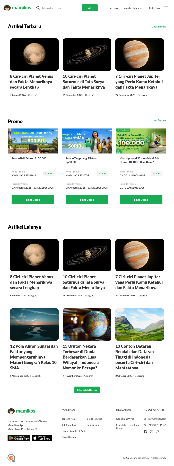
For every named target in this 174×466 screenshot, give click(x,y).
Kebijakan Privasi (125, 418)
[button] (66, 8)
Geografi (32, 95)
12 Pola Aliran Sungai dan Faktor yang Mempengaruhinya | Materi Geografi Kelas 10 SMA (34, 357)
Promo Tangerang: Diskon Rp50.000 (81, 160)
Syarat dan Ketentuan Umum (127, 426)
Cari (90, 7)
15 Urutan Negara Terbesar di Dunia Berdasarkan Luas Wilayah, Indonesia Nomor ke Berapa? (81, 357)
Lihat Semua (158, 26)
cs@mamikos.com (156, 418)
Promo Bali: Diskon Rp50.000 (29, 158)
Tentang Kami (69, 418)
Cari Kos (113, 7)
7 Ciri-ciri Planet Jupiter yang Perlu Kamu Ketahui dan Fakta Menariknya (139, 81)
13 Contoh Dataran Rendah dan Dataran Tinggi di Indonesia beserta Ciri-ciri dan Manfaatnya (134, 357)
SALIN (48, 173)
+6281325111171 (157, 424)
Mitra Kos (154, 7)
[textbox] (66, 8)
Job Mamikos (69, 424)
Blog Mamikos (94, 418)
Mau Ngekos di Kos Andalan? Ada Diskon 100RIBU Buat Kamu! (139, 160)
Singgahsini (93, 424)
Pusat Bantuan (69, 437)
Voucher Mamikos (133, 7)
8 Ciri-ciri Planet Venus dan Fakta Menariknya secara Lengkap (31, 81)
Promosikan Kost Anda (74, 431)
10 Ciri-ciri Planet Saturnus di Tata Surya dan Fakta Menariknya (84, 81)
